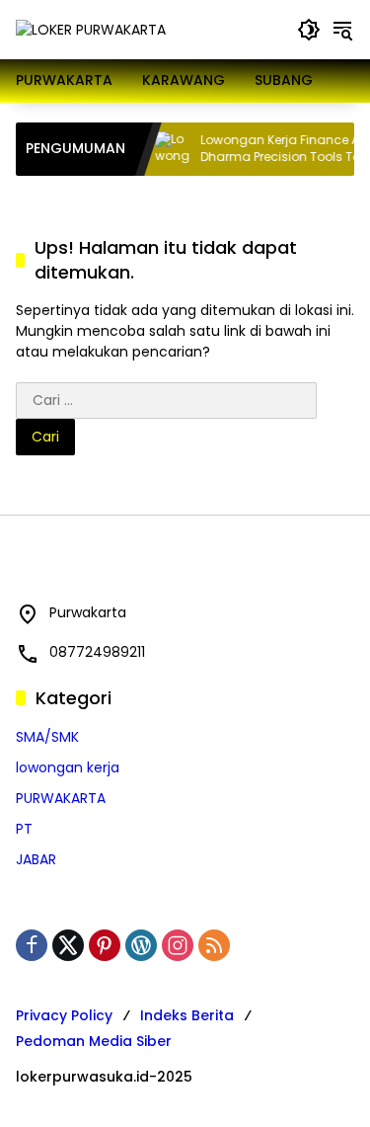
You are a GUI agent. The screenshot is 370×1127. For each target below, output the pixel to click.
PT (24, 829)
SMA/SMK (47, 737)
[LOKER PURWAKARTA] (91, 29)
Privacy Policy (64, 1015)
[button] (309, 29)
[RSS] (214, 945)
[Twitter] (68, 945)
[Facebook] (31, 945)
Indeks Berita (187, 1015)
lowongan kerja (67, 767)
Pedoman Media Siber (94, 1041)
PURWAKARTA (61, 798)
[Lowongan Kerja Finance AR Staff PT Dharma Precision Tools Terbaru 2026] (165, 149)
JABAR (36, 859)
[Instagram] (177, 945)
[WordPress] (141, 945)
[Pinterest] (104, 945)
